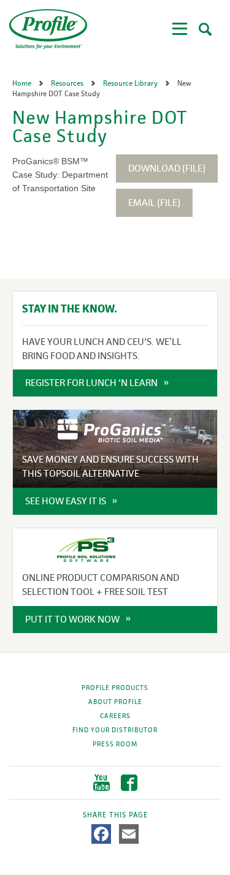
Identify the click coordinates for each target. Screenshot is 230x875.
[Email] (129, 834)
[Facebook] (101, 834)
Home (22, 83)
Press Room (115, 744)
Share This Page (115, 815)
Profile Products (115, 687)
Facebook (129, 783)
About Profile (115, 701)
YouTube (101, 783)
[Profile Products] (48, 29)
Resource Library (131, 83)
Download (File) (166, 168)
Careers (115, 715)
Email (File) (154, 202)
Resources (68, 83)
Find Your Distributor (115, 729)
